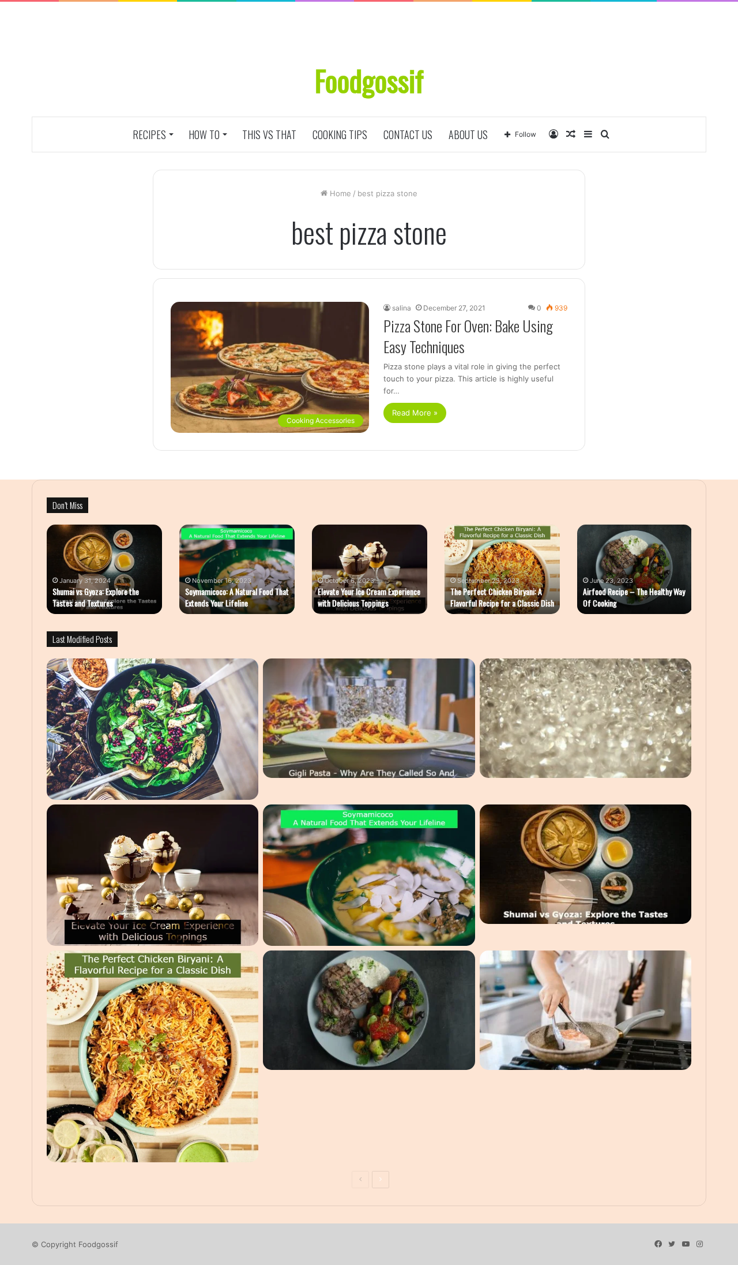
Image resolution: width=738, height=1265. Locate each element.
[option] (104, 569)
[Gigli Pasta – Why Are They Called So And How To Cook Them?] (369, 718)
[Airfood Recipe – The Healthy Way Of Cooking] (369, 1010)
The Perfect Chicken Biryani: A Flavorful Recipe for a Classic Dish (502, 597)
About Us (468, 134)
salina (401, 308)
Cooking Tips (339, 134)
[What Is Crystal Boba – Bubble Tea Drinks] (585, 718)
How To (204, 134)
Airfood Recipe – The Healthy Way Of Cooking (634, 597)
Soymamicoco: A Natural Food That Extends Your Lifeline (237, 597)
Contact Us (407, 134)
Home (339, 193)
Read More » (415, 412)
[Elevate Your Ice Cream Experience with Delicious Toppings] (152, 875)
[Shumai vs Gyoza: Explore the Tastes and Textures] (585, 864)
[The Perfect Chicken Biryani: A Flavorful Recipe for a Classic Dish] (152, 1056)
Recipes (149, 134)
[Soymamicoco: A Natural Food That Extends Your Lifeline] (369, 875)
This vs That (269, 134)
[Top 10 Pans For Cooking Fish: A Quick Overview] (585, 1010)
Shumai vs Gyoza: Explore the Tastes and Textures (95, 597)
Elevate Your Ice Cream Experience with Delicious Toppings (369, 597)
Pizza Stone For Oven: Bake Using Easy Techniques (468, 336)
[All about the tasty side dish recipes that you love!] (152, 729)
